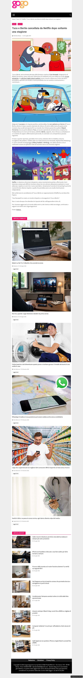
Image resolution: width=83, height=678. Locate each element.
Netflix (14, 24)
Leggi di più (15, 269)
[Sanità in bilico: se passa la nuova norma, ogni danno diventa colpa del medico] (41, 496)
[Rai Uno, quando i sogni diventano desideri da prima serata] (41, 292)
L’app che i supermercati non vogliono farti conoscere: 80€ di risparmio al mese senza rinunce (41, 468)
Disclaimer (40, 660)
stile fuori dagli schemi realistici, (31, 78)
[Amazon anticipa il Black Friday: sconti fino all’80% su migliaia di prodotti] (21, 616)
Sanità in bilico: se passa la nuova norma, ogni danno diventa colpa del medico (36, 518)
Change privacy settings (76, 676)
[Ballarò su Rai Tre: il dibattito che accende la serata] (41, 241)
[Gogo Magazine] (20, 6)
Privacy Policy (50, 660)
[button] (70, 15)
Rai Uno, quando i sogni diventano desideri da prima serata (30, 314)
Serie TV (20, 24)
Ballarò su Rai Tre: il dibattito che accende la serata (27, 263)
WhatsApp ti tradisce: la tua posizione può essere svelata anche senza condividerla (37, 417)
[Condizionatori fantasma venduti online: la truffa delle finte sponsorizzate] (21, 601)
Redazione (31, 660)
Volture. (18, 210)
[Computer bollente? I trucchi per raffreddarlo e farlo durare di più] (21, 631)
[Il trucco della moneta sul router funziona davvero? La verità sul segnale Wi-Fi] (21, 572)
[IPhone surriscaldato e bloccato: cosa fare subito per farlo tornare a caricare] (21, 557)
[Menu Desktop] (13, 15)
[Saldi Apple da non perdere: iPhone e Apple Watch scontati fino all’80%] (21, 646)
